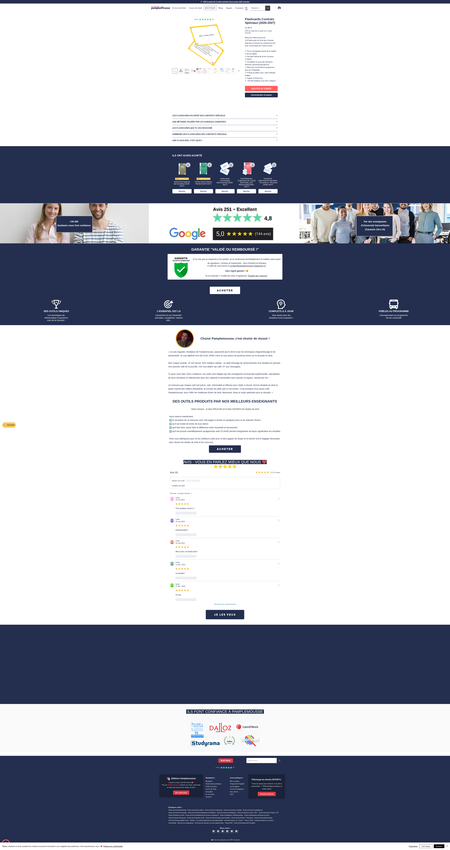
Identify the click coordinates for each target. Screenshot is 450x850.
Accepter (439, 846)
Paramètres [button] (413, 846)
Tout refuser (425, 846)
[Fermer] (447, 846)
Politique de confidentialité (113, 846)
